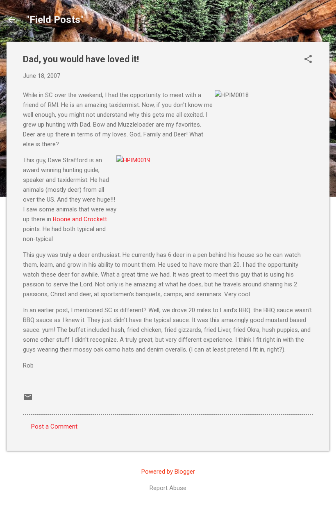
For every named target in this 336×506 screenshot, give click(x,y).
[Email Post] (28, 400)
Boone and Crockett (80, 219)
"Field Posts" (55, 19)
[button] (308, 60)
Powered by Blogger (168, 471)
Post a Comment (54, 426)
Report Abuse (168, 488)
